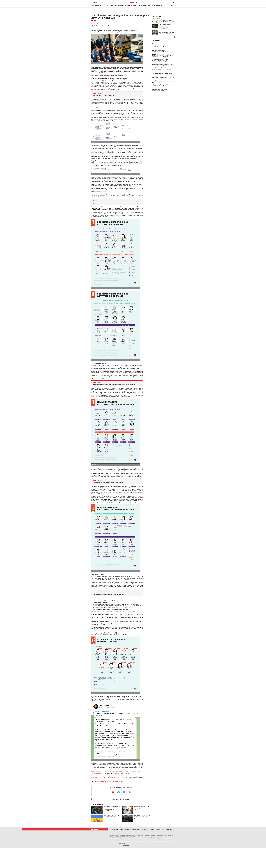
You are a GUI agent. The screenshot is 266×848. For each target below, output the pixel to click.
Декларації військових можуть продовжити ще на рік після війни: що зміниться (112, 808)
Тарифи (140, 5)
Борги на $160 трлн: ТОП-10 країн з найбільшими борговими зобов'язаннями (166, 20)
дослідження (106, 75)
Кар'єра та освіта (132, 5)
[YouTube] (112, 792)
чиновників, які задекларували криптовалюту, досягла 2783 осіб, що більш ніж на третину (117, 776)
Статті (153, 5)
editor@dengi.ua (122, 843)
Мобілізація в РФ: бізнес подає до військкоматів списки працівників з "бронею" (166, 32)
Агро (92, 5)
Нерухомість (109, 5)
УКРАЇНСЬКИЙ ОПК (95, 8)
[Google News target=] (129, 792)
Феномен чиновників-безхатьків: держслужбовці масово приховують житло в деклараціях (114, 384)
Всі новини (163, 37)
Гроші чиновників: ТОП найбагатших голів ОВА (104, 95)
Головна (94, 12)
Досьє (162, 5)
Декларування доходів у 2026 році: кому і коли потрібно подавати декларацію (111, 817)
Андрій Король (97, 25)
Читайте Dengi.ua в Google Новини (121, 799)
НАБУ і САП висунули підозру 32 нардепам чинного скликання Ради (108, 594)
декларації (115, 781)
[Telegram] (124, 792)
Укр (172, 5)
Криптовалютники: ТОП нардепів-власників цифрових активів (107, 203)
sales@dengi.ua (126, 845)
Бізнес (97, 5)
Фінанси (102, 5)
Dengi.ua (93, 75)
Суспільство (146, 5)
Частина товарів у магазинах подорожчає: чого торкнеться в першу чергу (165, 26)
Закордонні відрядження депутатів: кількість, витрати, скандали (108, 482)
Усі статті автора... (112, 25)
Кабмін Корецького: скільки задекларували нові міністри (142, 807)
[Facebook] (118, 792)
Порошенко (109, 781)
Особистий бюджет (120, 5)
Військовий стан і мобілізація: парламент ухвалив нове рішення (142, 817)
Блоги (158, 5)
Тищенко (121, 781)
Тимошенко (103, 781)
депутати (96, 781)
